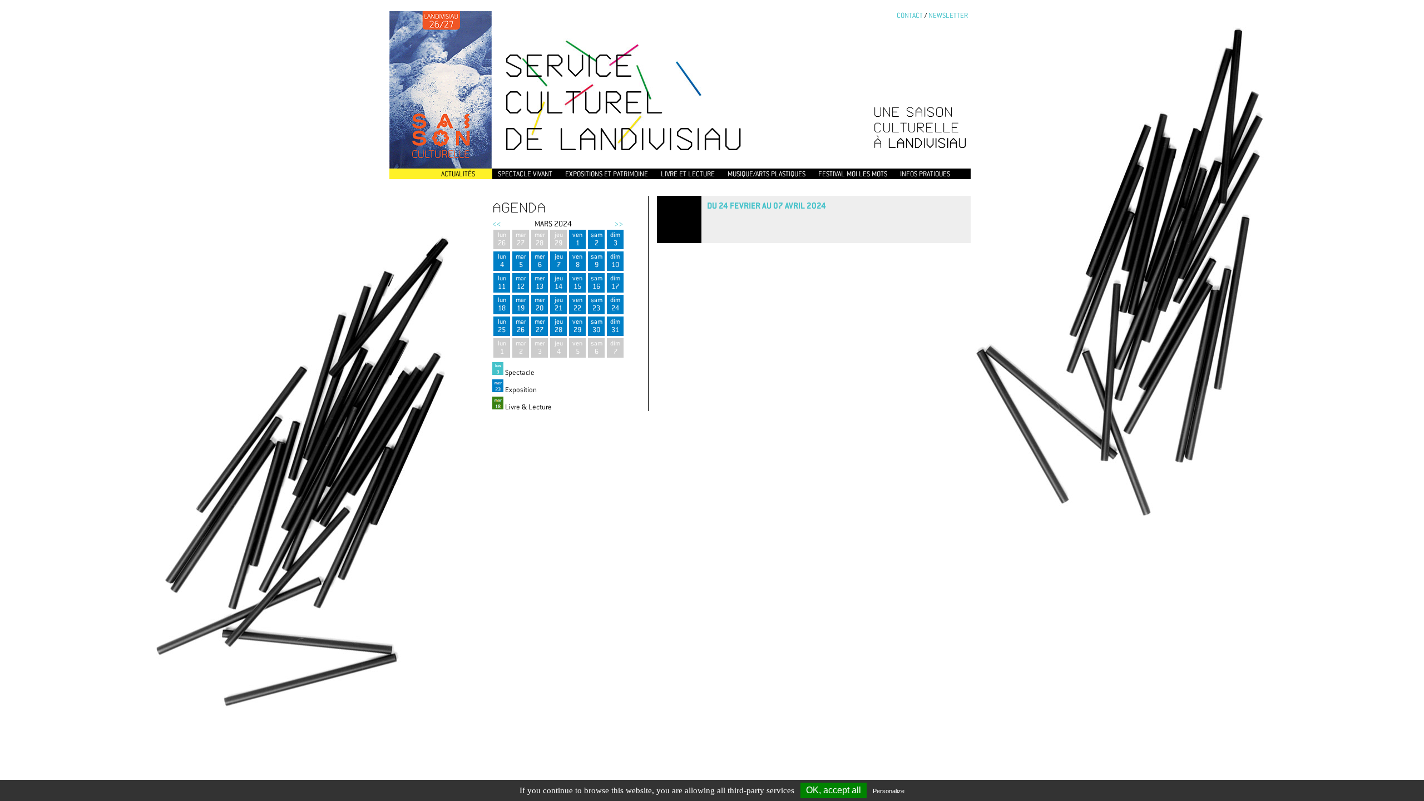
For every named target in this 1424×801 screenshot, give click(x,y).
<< (496, 224)
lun (502, 239)
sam (596, 239)
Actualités (458, 174)
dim (615, 239)
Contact (910, 15)
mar (521, 239)
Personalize (888, 791)
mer (540, 239)
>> (618, 224)
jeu (559, 239)
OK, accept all (833, 790)
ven (577, 239)
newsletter (948, 15)
